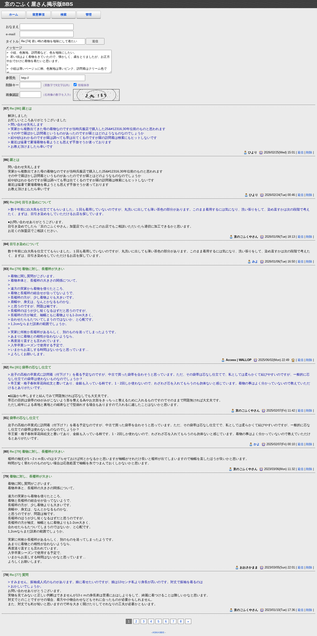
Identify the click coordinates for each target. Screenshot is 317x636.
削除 (309, 152)
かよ (257, 444)
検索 (64, 14)
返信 (301, 152)
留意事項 (38, 14)
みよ (255, 261)
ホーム (13, 14)
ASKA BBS (158, 632)
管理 (89, 14)
